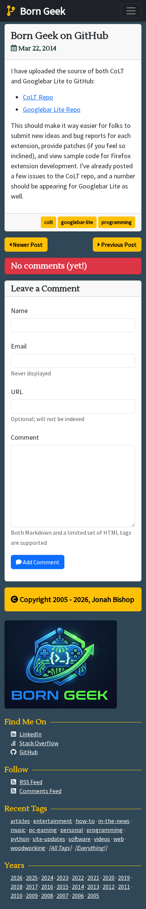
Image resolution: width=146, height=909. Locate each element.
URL (17, 391)
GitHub (28, 752)
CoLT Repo (38, 97)
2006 (78, 895)
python (19, 838)
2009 (32, 895)
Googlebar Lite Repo (51, 109)
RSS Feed (30, 782)
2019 (124, 877)
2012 (109, 886)
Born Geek (42, 11)
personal (71, 829)
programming (116, 222)
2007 (63, 895)
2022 (78, 877)
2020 (109, 877)
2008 (47, 895)
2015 (63, 886)
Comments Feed (40, 791)
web (118, 838)
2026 (16, 877)
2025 (32, 877)
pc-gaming (43, 829)
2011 (124, 886)
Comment (25, 437)
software (80, 838)
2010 (16, 895)
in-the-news (114, 820)
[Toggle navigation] (131, 10)
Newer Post (27, 244)
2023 (63, 877)
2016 (47, 886)
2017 (32, 886)
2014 (78, 886)
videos (102, 838)
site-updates (49, 838)
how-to (85, 820)
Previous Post (118, 244)
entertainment (52, 820)
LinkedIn (30, 734)
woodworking (27, 847)
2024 (47, 877)
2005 (93, 895)
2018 (16, 886)
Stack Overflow (38, 743)
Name (19, 310)
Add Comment (41, 562)
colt (48, 222)
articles (20, 820)
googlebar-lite (77, 222)
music (17, 829)
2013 (93, 886)
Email (19, 346)
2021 (93, 877)
